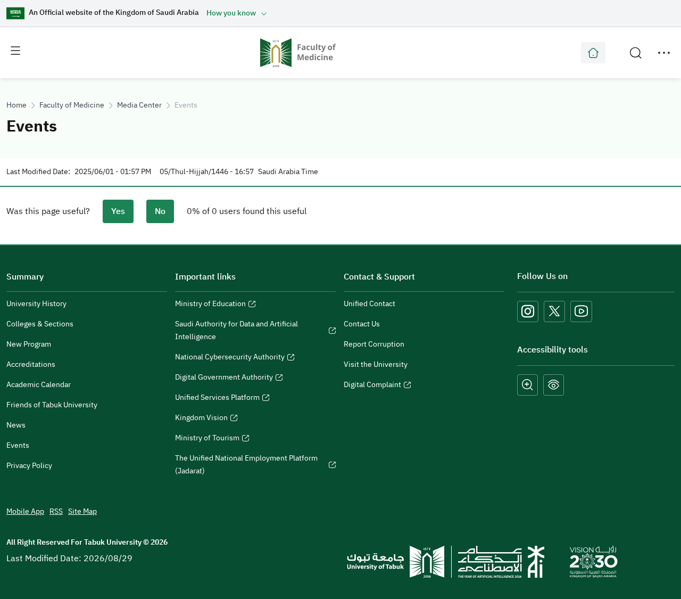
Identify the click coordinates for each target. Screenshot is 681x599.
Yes (118, 211)
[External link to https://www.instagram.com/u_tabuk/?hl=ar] (527, 311)
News (16, 425)
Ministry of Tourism (207, 439)
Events (17, 445)
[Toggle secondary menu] (664, 52)
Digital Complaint (372, 386)
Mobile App (25, 511)
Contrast (553, 385)
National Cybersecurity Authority (230, 358)
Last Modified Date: (38, 172)
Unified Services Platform (217, 399)
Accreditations (30, 364)
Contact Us (362, 324)
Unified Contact (369, 303)
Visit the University (376, 364)
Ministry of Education (210, 305)
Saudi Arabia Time (288, 172)
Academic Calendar (38, 384)
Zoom (527, 385)
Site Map (82, 511)
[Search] (635, 53)
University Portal (593, 52)
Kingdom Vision (201, 419)
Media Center (139, 105)
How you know (231, 13)
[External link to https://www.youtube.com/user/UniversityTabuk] (581, 311)
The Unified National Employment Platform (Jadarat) (246, 466)
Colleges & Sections (39, 324)
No (160, 211)
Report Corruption (374, 344)
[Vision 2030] (594, 561)
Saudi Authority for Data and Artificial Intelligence (236, 331)
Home (16, 105)
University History (36, 303)
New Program (28, 344)
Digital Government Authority (224, 378)
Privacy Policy (29, 465)
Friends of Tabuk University (51, 405)
